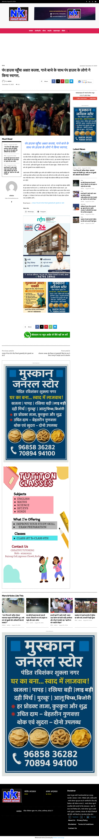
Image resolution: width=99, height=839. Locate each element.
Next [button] (67, 246)
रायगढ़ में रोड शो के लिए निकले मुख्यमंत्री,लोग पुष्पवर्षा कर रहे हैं (48, 203)
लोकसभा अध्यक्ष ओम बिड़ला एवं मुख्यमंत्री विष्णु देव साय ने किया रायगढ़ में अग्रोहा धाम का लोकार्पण (54, 354)
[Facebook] (86, 1)
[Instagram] (89, 1)
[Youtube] (95, 1)
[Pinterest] (62, 81)
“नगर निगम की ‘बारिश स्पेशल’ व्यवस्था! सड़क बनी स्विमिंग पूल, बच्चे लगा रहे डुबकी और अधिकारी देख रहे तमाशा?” (11, 149)
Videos (5, 144)
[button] (68, 30)
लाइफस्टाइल (83, 204)
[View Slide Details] (46, 335)
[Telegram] (71, 81)
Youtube (93, 817)
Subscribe (93, 98)
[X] (92, 1)
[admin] (3, 81)
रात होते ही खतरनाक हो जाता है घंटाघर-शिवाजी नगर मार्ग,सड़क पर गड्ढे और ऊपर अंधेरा (11, 159)
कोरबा (3, 65)
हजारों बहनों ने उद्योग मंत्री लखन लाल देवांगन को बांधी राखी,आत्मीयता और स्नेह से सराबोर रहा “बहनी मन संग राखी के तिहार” (11, 170)
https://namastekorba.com (11, 198)
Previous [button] (25, 246)
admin (9, 81)
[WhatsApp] (67, 81)
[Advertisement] (49, 49)
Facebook (75, 817)
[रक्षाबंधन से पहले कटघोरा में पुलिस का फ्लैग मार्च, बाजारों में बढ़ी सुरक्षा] (76, 220)
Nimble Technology (58, 837)
